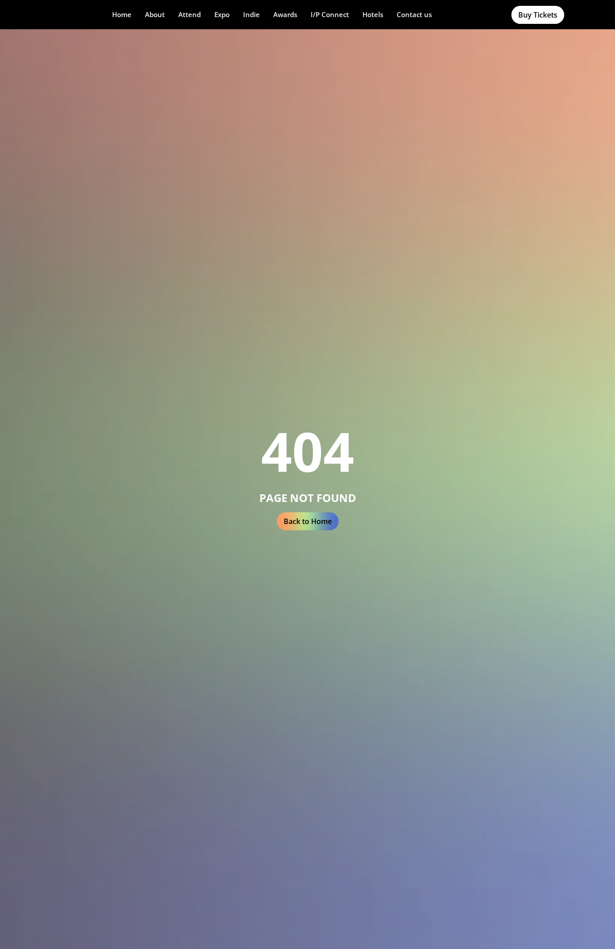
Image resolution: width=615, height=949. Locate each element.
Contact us (414, 14)
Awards (285, 14)
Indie (251, 14)
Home (121, 14)
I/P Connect (330, 14)
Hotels (372, 14)
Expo (222, 14)
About (155, 14)
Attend (189, 14)
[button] (155, 15)
